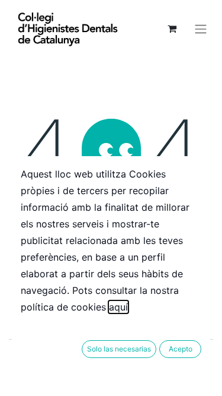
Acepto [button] (180, 348)
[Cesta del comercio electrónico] (172, 28)
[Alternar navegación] (200, 28)
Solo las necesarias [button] (119, 348)
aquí (118, 307)
